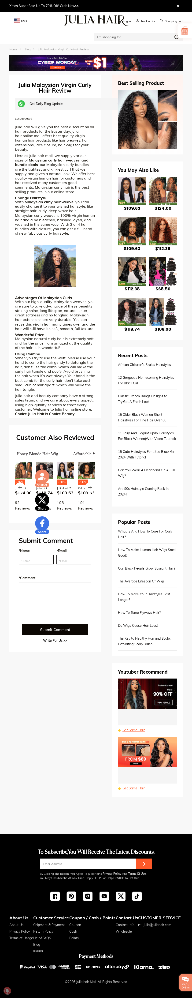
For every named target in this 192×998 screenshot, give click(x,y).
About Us (16, 925)
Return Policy (43, 931)
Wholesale (124, 931)
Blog (36, 944)
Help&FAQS (42, 938)
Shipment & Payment (49, 925)
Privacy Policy (112, 873)
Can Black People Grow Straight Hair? (146, 568)
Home (13, 49)
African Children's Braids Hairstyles (144, 365)
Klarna (38, 951)
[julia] (96, 20)
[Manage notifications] (7, 990)
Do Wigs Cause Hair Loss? (138, 625)
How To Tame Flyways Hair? (139, 613)
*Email (61, 551)
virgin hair (42, 324)
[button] (20, 487)
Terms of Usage (21, 938)
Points (74, 938)
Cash (73, 931)
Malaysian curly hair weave (49, 201)
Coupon (75, 925)
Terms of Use (137, 873)
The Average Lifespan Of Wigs (141, 581)
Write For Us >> (55, 640)
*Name (24, 551)
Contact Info (125, 925)
